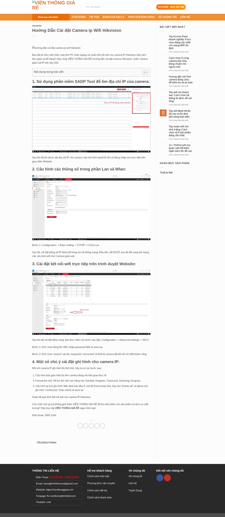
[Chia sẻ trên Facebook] (80, 425)
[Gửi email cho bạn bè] (91, 425)
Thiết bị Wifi (166, 172)
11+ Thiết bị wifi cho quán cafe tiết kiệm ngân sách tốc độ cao (180, 148)
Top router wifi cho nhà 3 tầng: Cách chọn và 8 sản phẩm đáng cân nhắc (180, 131)
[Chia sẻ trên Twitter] (85, 425)
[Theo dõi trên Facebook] (159, 477)
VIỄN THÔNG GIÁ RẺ (67, 408)
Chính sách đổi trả (97, 490)
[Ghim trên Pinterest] (96, 425)
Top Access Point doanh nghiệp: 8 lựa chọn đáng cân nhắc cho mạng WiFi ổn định (180, 42)
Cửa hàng (79, 17)
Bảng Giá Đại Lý (114, 17)
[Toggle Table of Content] (143, 72)
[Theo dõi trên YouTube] (167, 477)
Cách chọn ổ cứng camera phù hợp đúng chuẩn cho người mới (179, 62)
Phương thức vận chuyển (101, 483)
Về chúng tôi (167, 17)
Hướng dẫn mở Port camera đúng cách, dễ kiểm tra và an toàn (181, 79)
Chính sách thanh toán (99, 497)
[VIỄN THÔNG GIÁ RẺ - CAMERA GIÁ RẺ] (54, 7)
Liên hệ (185, 17)
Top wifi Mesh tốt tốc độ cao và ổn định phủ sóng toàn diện (180, 114)
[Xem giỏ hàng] (191, 7)
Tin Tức (94, 17)
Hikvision (36, 26)
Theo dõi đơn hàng (141, 17)
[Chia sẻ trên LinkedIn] (102, 425)
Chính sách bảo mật (98, 476)
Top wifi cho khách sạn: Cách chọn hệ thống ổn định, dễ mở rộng (180, 96)
